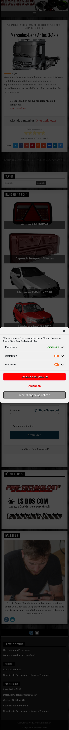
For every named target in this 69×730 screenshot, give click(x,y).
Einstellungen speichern (34, 395)
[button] (64, 331)
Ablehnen (34, 385)
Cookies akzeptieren (34, 376)
